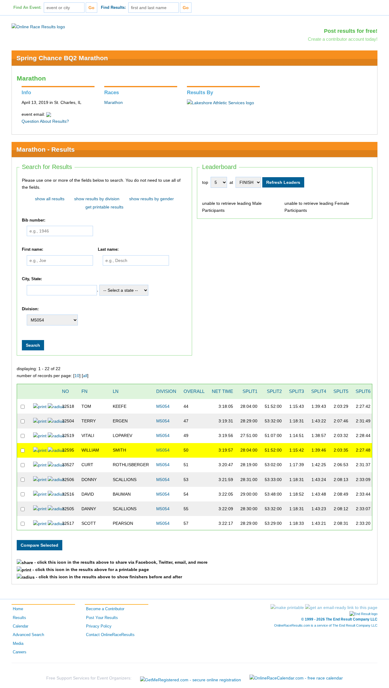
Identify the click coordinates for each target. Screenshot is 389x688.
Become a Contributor (105, 609)
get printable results (104, 207)
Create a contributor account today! (342, 39)
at (231, 182)
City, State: (32, 279)
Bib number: (33, 220)
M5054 (163, 406)
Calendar (20, 626)
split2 (274, 391)
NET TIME (222, 391)
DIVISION (166, 391)
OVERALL (194, 391)
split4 (318, 391)
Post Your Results (102, 618)
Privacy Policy (99, 626)
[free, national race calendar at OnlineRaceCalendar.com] (296, 678)
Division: (30, 309)
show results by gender (151, 198)
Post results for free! (350, 31)
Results (19, 618)
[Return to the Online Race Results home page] (38, 26)
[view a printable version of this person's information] (39, 406)
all (85, 375)
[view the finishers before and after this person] (56, 406)
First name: (32, 249)
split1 (250, 391)
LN (116, 391)
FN (84, 391)
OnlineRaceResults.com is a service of (325, 625)
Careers (19, 652)
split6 (363, 391)
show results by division (96, 198)
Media (18, 644)
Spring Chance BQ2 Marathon (62, 57)
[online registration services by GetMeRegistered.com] (190, 678)
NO (65, 391)
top (205, 182)
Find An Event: (27, 7)
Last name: (108, 249)
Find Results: (113, 7)
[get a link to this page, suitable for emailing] (341, 607)
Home (18, 609)
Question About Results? (45, 121)
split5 (340, 391)
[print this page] (287, 607)
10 (76, 375)
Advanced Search (28, 635)
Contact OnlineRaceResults (110, 635)
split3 (296, 391)
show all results (49, 198)
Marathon (113, 102)
